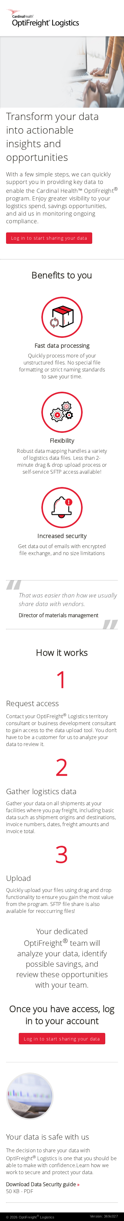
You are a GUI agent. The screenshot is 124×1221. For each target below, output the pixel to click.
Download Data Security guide (41, 1184)
